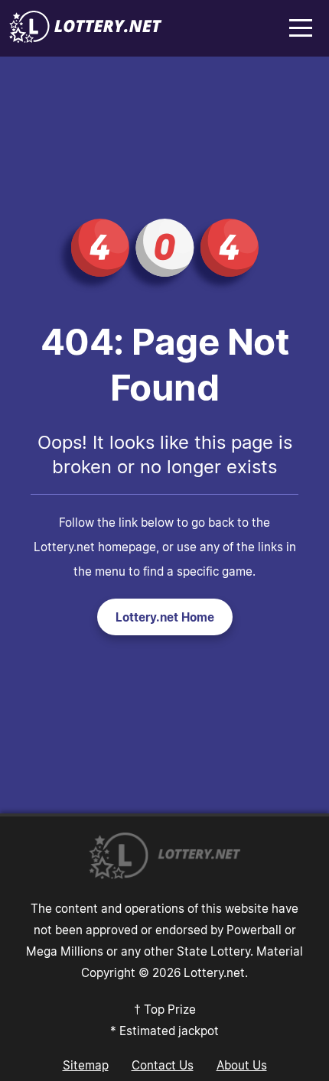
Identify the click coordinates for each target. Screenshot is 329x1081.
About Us (242, 1065)
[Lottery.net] (85, 38)
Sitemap (86, 1065)
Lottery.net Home (165, 617)
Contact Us (163, 1065)
